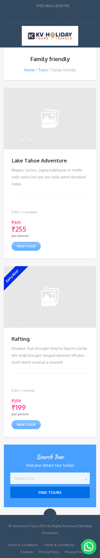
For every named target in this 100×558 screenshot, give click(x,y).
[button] (88, 546)
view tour (26, 246)
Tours (43, 70)
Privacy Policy (49, 552)
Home (29, 70)
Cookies (27, 552)
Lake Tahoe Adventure (39, 160)
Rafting (21, 338)
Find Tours (50, 492)
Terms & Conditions (22, 545)
